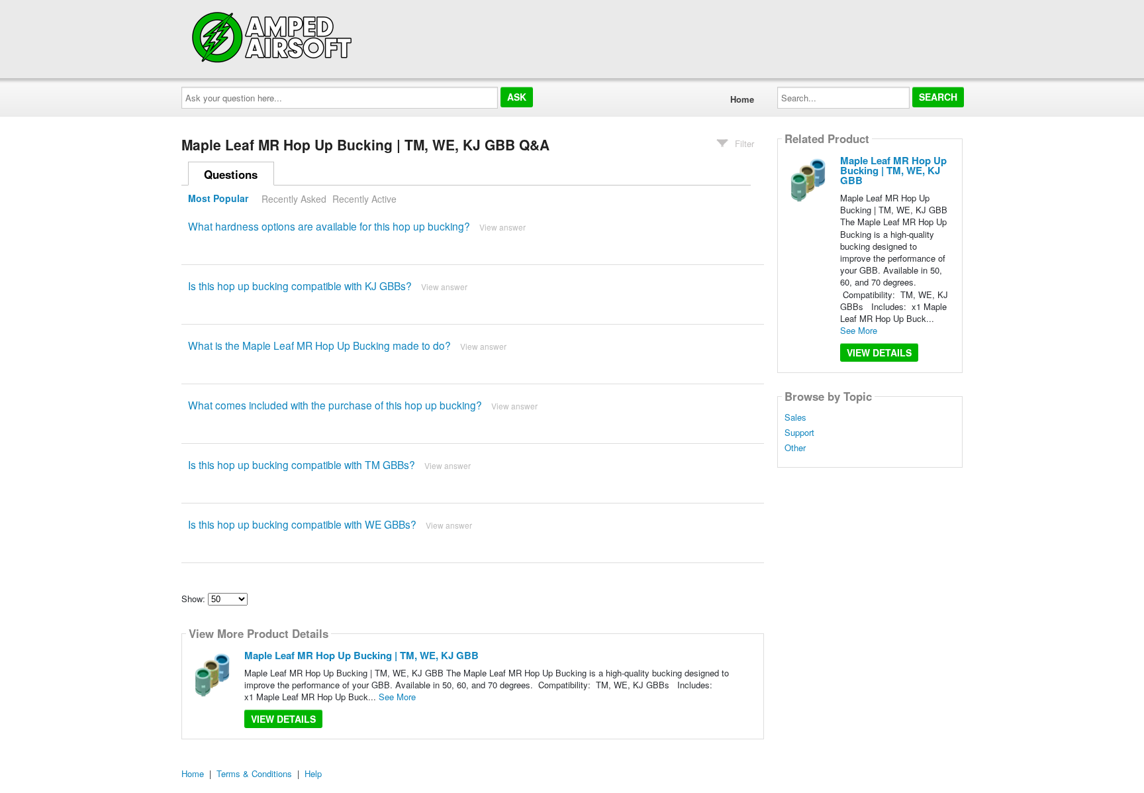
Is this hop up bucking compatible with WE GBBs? (302, 524)
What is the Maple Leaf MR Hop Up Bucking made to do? (319, 345)
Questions (231, 174)
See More (397, 696)
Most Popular (218, 198)
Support (799, 432)
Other (795, 447)
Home (742, 99)
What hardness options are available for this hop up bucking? (329, 226)
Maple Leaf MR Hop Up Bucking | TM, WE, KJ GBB (361, 655)
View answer (502, 227)
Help (313, 773)
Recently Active (364, 198)
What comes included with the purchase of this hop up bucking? (335, 404)
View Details (283, 718)
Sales (795, 417)
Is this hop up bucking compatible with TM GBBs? (301, 464)
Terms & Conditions (254, 773)
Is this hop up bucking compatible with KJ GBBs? (300, 285)
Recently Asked (294, 198)
